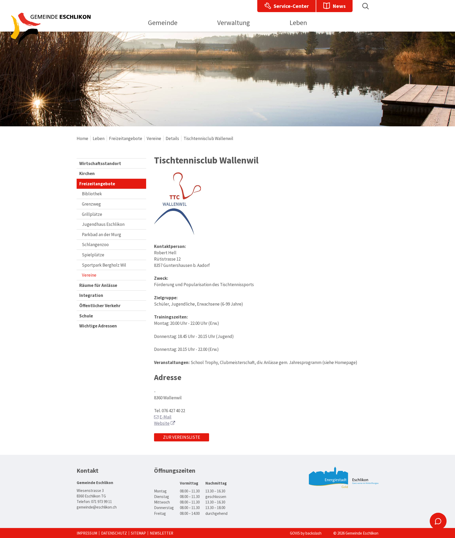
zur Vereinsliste (181, 437)
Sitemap (138, 533)
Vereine (154, 138)
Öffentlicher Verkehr (100, 305)
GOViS (295, 533)
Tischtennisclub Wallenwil (208, 138)
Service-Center (291, 6)
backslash (313, 533)
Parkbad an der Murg (101, 234)
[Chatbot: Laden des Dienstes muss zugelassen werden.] (438, 521)
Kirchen (87, 173)
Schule (86, 316)
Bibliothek (92, 194)
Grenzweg (91, 204)
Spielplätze (93, 255)
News (339, 6)
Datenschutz (114, 533)
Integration (91, 295)
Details (172, 138)
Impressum (87, 533)
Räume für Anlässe (98, 285)
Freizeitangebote (125, 138)
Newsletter (161, 533)
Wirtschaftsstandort (100, 163)
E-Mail (165, 417)
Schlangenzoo (95, 244)
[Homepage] (51, 43)
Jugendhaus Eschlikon (103, 224)
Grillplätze (92, 214)
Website (162, 423)
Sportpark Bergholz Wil (104, 265)
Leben (99, 138)
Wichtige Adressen (98, 326)
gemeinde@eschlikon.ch (97, 507)
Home (82, 138)
